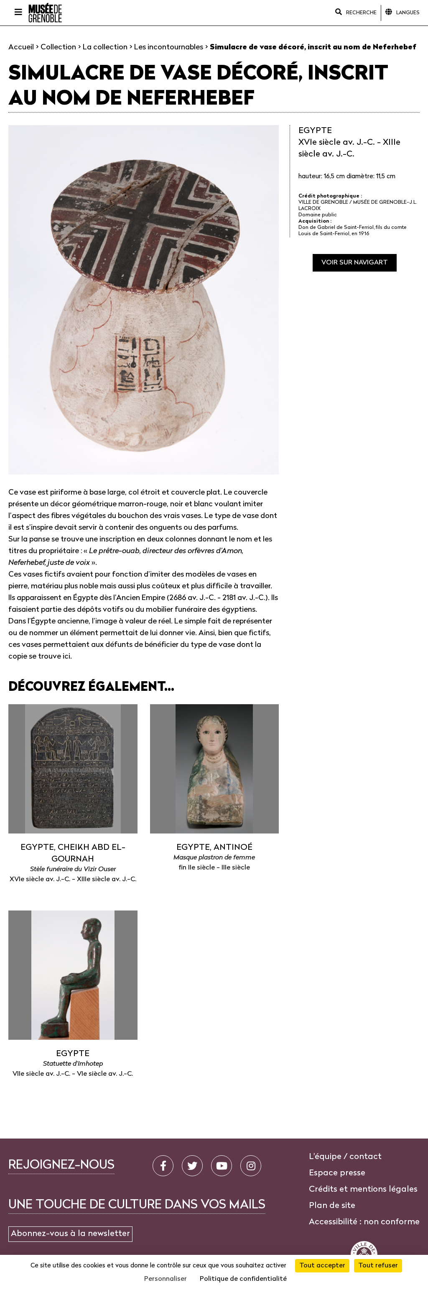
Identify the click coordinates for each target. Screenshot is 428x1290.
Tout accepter (322, 1265)
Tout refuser (378, 1265)
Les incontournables (168, 47)
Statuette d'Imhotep (73, 1064)
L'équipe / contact (345, 1157)
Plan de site (332, 1206)
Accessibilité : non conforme (364, 1222)
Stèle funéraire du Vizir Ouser (73, 869)
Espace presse (337, 1173)
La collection (105, 47)
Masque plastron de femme (214, 857)
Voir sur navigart (354, 262)
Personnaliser (165, 1279)
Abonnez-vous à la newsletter (70, 1234)
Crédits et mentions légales (363, 1189)
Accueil (21, 47)
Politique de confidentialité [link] (243, 1279)
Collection (58, 47)
